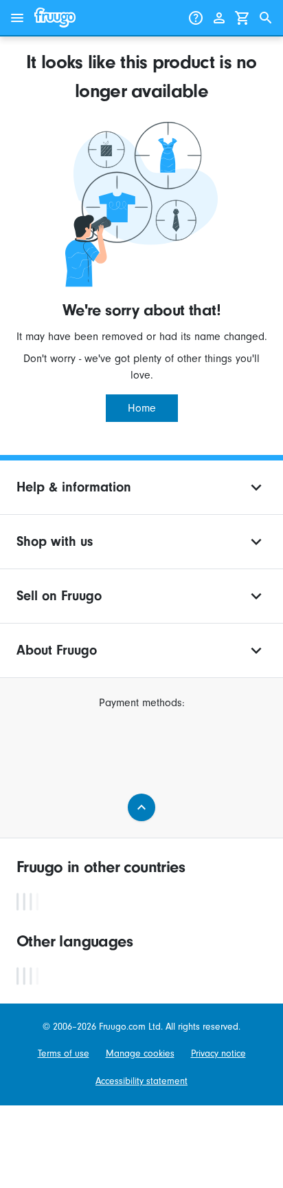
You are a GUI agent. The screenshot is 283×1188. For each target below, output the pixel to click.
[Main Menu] (17, 18)
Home (142, 408)
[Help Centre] (195, 18)
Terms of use (63, 1053)
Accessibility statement (141, 1081)
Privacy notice (218, 1053)
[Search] (266, 18)
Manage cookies (140, 1053)
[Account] (219, 18)
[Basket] (242, 18)
